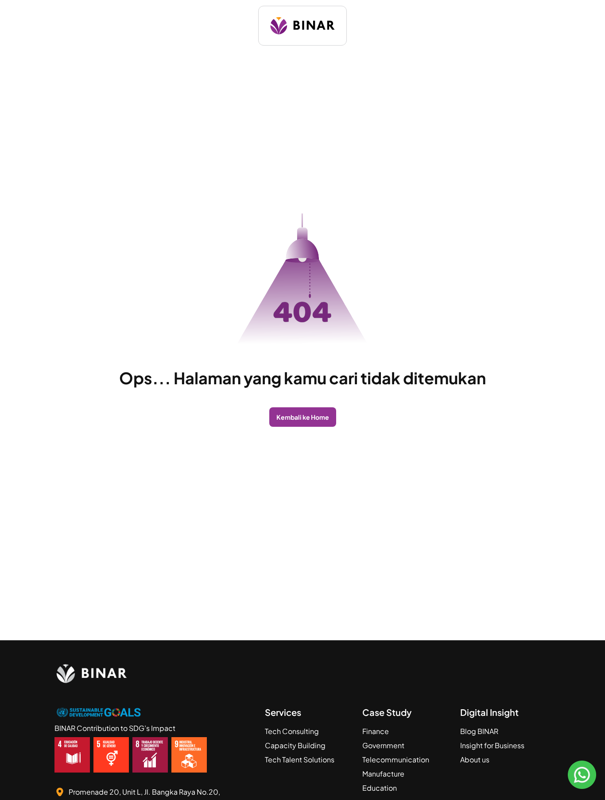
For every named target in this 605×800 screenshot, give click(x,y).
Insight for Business (492, 745)
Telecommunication (395, 759)
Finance (375, 731)
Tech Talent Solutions (299, 759)
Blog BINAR (479, 731)
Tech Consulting (292, 731)
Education (379, 787)
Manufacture (383, 773)
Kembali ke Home (302, 417)
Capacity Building (295, 745)
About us (474, 759)
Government (383, 745)
